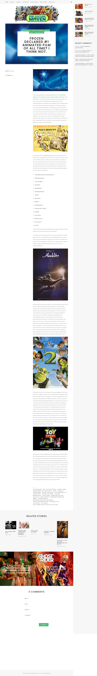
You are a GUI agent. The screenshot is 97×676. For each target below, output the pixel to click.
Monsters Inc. (37, 495)
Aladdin (59, 489)
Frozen (44, 492)
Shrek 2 (35, 498)
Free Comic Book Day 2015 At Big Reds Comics (84, 60)
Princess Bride (44, 497)
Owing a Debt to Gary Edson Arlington (83, 51)
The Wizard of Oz (54, 501)
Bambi (64, 489)
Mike (76, 59)
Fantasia (60, 491)
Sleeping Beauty (43, 498)
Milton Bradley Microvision (82, 47)
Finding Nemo (37, 492)
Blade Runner (37, 491)
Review (35, 646)
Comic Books (25, 646)
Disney (34, 30)
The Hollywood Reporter (40, 501)
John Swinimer (79, 63)
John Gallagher (80, 55)
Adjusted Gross (51, 489)
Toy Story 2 (36, 503)
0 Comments (9, 75)
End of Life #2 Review (26, 651)
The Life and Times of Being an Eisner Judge (84, 55)
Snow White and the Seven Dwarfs (43, 500)
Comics (31, 646)
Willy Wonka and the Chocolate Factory (45, 504)
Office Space (46, 495)
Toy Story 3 (44, 503)
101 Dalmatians (37, 489)
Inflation (50, 492)
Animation (27, 30)
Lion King (57, 494)
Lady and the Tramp (47, 494)
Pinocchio (36, 497)
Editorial (40, 30)
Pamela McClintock (57, 495)
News (31, 32)
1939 (44, 489)
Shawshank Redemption (57, 497)
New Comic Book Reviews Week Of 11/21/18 (84, 64)
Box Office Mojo (47, 491)
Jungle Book (37, 494)
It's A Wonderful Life (60, 492)
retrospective (39, 32)
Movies (47, 30)
